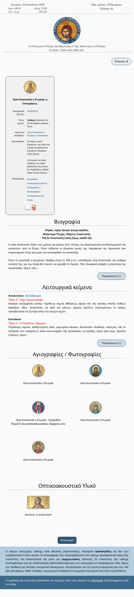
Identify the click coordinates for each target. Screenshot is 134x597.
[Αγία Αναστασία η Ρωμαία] (38, 371)
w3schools (97, 580)
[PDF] (34, 207)
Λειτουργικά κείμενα (37, 183)
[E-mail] (28, 207)
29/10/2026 (32, 111)
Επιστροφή (67, 540)
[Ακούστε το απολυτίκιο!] (38, 502)
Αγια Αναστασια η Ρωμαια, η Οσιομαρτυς (38, 134)
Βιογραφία (32, 179)
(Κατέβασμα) (33, 295)
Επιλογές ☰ (121, 61)
